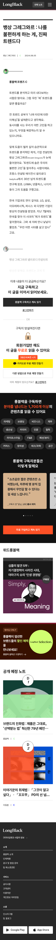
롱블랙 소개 (8, 854)
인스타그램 (7, 914)
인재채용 (7, 858)
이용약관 (7, 893)
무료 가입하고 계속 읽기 (28, 529)
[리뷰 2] (25, 515)
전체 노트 (38, 4)
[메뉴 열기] (49, 4)
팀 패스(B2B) (9, 867)
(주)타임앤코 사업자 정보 (13, 837)
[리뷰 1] (23, 515)
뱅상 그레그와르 (9, 55)
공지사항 (7, 884)
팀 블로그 (7, 918)
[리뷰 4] (30, 515)
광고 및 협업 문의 (10, 863)
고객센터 (7, 888)
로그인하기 (40, 382)
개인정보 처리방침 (11, 897)
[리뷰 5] (32, 515)
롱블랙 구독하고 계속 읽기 (28, 302)
